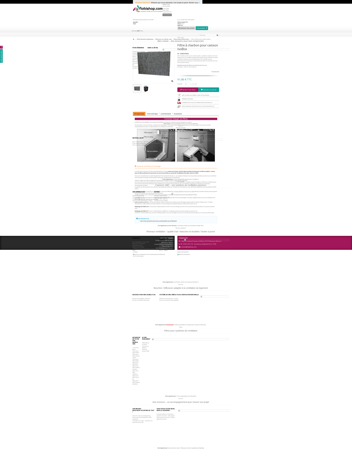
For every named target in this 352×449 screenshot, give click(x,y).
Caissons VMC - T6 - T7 (138, 199)
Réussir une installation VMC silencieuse (154, 55)
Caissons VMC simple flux (161, 199)
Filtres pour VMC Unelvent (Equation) (136, 382)
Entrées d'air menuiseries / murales (168, 298)
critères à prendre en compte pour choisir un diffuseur (190, 325)
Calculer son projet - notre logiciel (166, 416)
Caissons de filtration (145, 347)
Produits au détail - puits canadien (170, 143)
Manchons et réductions (138, 244)
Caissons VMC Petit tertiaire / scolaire (142, 200)
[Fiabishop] (146, 8)
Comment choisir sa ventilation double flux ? (191, 225)
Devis (141, 31)
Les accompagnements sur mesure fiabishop (184, 123)
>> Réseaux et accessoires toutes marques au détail (144, 249)
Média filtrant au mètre (145, 343)
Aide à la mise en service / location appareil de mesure (166, 418)
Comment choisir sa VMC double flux (137, 59)
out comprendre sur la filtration (187, 396)
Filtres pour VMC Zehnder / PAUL (136, 355)
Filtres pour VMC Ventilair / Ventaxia (136, 367)
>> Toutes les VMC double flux (140, 202)
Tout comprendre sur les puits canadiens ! (186, 179)
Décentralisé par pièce (138, 195)
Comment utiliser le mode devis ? (165, 414)
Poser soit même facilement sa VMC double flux (142, 418)
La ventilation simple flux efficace (138, 55)
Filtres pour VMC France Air (135, 377)
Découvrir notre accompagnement (141, 416)
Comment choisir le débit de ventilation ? (154, 52)
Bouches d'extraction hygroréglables (169, 300)
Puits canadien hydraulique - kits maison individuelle (146, 143)
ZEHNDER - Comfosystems (166, 245)
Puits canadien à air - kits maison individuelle (144, 142)
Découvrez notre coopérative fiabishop (192, 448)
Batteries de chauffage (138, 247)
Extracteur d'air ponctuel (160, 195)
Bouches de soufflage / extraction (141, 298)
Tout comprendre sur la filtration (154, 59)
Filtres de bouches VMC (145, 350)
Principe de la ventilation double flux (138, 52)
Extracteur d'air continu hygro (162, 197)
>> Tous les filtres (135, 348)
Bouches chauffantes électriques (141, 300)
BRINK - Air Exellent (164, 247)
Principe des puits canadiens (137, 67)
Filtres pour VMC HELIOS (135, 352)
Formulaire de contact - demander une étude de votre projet (142, 421)
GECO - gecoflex (163, 248)
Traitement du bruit (137, 245)
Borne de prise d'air (166, 142)
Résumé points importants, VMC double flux (138, 63)
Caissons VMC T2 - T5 (138, 197)
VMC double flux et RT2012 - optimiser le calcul (153, 63)
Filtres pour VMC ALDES (135, 360)
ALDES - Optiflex (163, 250)
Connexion (134, 31)
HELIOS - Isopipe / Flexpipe (166, 243)
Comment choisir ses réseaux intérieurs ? (186, 282)
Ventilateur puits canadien (168, 145)
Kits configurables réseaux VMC (140, 242)
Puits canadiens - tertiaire (139, 145)
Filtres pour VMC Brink (135, 363)
